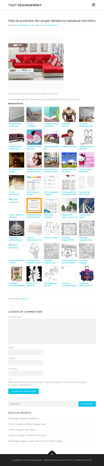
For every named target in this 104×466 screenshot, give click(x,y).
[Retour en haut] (52, 454)
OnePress (48, 460)
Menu (93, 5)
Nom (11, 348)
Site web (12, 369)
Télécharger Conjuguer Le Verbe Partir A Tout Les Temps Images (35, 441)
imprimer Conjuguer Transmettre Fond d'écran (27, 435)
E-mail (12, 358)
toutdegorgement (49, 25)
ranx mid (24, 299)
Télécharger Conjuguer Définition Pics (23, 418)
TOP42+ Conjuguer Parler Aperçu (22, 429)
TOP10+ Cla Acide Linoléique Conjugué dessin (27, 424)
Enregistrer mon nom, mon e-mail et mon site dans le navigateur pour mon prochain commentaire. (47, 383)
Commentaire (15, 317)
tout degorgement (25, 5)
